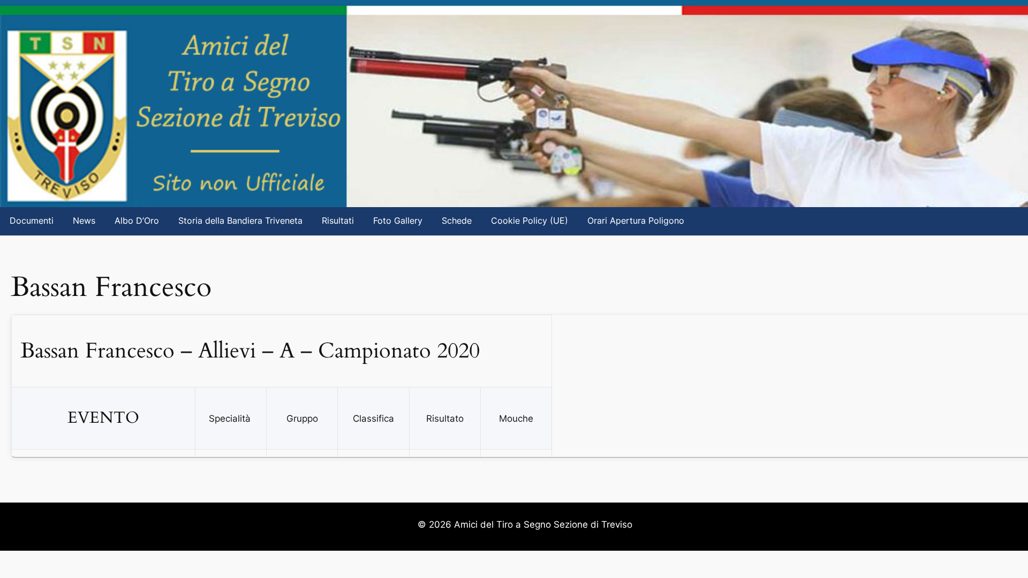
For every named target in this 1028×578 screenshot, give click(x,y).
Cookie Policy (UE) (529, 221)
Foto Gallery (397, 221)
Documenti (32, 221)
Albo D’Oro (137, 221)
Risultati (338, 221)
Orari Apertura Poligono (635, 221)
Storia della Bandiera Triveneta (240, 221)
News (84, 221)
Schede (457, 221)
